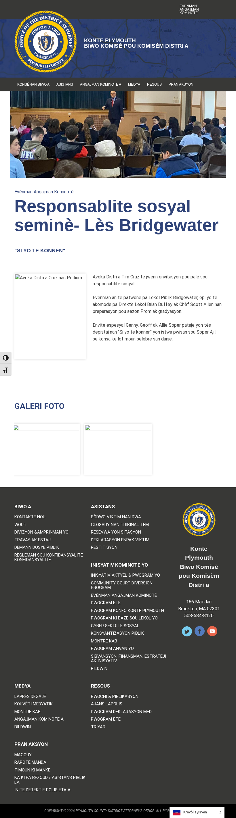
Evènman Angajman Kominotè (189, 9)
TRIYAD (98, 727)
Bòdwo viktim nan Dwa (116, 517)
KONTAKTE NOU (29, 517)
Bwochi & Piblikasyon (114, 696)
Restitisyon (104, 547)
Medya (134, 84)
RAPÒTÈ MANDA (30, 762)
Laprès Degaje (30, 696)
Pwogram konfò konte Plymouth (127, 610)
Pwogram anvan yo (112, 648)
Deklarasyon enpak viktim (120, 540)
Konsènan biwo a (33, 84)
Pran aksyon (181, 84)
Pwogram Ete (106, 602)
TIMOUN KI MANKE (32, 770)
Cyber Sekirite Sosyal (115, 625)
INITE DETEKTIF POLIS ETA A (42, 790)
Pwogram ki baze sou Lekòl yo (124, 618)
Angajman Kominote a (100, 84)
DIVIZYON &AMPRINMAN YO (41, 532)
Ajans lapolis (106, 704)
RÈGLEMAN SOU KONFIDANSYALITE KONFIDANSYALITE (48, 557)
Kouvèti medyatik (33, 704)
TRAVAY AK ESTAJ (32, 540)
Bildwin (99, 668)
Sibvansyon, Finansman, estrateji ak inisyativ (128, 658)
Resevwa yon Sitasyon (116, 532)
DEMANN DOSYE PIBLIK (36, 547)
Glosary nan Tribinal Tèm (120, 524)
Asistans (64, 84)
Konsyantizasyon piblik (117, 633)
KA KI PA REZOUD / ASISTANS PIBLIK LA (49, 780)
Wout (20, 524)
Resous (154, 84)
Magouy (23, 754)
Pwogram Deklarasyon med (121, 711)
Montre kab (104, 641)
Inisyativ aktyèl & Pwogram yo (125, 575)
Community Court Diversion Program (122, 585)
